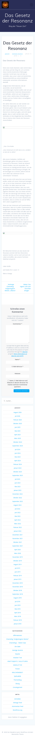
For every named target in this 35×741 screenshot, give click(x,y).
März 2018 (17, 616)
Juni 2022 (17, 512)
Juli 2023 (17, 479)
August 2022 (17, 505)
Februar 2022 (17, 527)
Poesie (17, 669)
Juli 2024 (17, 449)
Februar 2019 (17, 575)
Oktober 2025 (17, 423)
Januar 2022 (17, 531)
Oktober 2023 (17, 472)
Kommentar (17, 324)
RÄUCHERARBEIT (17, 672)
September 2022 (17, 501)
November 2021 (17, 538)
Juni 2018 (17, 605)
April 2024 (17, 461)
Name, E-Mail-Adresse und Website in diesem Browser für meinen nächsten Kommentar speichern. (17, 384)
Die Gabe (17, 646)
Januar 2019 (17, 579)
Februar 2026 (17, 420)
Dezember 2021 (17, 535)
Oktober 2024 (17, 442)
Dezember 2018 (17, 583)
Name (17, 359)
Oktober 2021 (17, 542)
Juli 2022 (17, 509)
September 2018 (17, 594)
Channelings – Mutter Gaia (17, 643)
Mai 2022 (17, 516)
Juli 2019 (17, 568)
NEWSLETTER (17, 665)
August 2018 (17, 598)
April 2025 (17, 435)
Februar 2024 (17, 464)
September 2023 (17, 475)
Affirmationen (17, 635)
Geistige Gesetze (17, 54)
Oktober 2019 (17, 561)
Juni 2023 (17, 483)
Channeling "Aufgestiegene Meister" (17, 639)
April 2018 (17, 613)
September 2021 (17, 546)
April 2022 (17, 520)
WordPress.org (17, 710)
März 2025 (17, 438)
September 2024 (17, 446)
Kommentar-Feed (17, 706)
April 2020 (17, 550)
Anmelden (17, 699)
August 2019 (17, 564)
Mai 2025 (17, 431)
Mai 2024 (17, 457)
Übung (17, 683)
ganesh (7, 54)
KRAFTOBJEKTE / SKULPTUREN (17, 661)
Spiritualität (17, 676)
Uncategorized (17, 687)
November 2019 (17, 557)
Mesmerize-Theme (18, 734)
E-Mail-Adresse (17, 366)
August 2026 (17, 412)
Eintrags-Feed (17, 703)
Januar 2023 (17, 490)
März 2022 (17, 524)
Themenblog (17, 680)
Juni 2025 (17, 427)
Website (17, 373)
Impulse (17, 654)
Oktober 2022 (17, 498)
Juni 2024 (17, 453)
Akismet (25, 352)
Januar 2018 (17, 624)
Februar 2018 (17, 620)
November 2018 (17, 587)
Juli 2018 (17, 601)
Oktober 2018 (17, 590)
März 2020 (17, 553)
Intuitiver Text (17, 658)
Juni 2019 (17, 572)
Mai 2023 (17, 486)
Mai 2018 (17, 609)
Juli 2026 (17, 416)
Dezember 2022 (17, 494)
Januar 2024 (17, 468)
